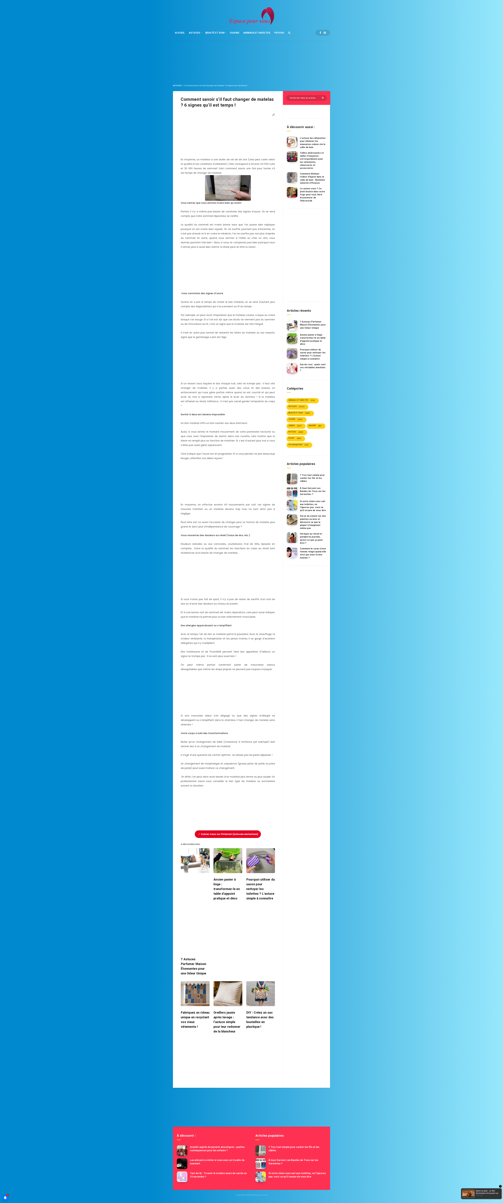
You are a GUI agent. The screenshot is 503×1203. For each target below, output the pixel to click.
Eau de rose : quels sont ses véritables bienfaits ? (313, 367)
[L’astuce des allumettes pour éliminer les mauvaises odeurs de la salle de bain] (292, 142)
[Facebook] (320, 32)
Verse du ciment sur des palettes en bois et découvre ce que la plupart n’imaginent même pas (313, 522)
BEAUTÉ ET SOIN (215, 32)
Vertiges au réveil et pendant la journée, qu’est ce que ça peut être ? (311, 538)
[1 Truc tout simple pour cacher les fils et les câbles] (292, 479)
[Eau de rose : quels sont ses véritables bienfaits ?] (292, 368)
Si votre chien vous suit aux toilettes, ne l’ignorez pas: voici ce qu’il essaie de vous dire (313, 506)
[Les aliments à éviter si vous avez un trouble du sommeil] (182, 1163)
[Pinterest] (325, 32)
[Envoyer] (323, 97)
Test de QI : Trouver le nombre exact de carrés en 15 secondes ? (218, 1175)
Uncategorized (298, 444)
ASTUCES (194, 32)
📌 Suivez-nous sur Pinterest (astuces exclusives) (228, 834)
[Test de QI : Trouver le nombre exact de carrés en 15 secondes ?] (182, 1177)
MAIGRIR (315, 425)
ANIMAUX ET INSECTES (256, 32)
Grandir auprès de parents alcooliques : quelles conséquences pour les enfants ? (217, 1149)
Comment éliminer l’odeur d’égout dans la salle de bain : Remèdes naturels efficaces (312, 178)
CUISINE (234, 32)
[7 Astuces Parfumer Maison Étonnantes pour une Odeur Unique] (292, 325)
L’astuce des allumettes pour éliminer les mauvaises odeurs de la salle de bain (313, 143)
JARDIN (295, 425)
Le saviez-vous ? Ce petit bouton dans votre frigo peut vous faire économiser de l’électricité (312, 194)
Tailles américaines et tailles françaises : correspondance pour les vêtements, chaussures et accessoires (312, 160)
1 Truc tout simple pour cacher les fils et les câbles (312, 478)
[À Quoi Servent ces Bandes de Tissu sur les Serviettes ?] (292, 492)
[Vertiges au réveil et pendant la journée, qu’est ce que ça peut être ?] (292, 537)
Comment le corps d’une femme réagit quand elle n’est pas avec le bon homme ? (313, 553)
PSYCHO (279, 32)
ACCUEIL (180, 32)
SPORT (294, 438)
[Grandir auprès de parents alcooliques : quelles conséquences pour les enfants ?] (182, 1150)
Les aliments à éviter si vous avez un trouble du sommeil (217, 1162)
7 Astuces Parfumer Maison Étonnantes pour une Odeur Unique (313, 324)
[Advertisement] (251, 60)
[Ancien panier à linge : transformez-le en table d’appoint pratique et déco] (292, 338)
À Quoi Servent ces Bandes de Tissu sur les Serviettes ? (313, 491)
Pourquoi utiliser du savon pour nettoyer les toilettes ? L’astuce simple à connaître (313, 354)
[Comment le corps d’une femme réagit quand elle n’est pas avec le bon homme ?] (292, 552)
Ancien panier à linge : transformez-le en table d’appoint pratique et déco (313, 339)
